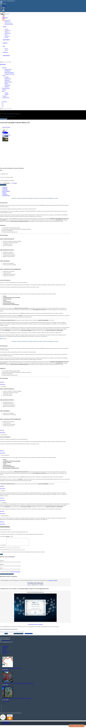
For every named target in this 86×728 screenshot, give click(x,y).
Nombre (2, 547)
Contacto (4, 96)
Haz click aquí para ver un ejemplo (35, 624)
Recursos (4, 89)
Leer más (2, 382)
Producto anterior (6, 127)
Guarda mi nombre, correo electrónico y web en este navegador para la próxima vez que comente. (23, 552)
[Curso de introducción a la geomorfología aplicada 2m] (5, 141)
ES (2, 103)
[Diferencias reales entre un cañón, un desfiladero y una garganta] (7, 697)
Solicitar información (29, 633)
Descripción (4, 187)
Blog (3, 91)
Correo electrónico (4, 549)
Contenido (4, 188)
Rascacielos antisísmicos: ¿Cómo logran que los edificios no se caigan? (17, 683)
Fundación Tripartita (53, 580)
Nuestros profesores (9, 72)
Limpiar (15, 183)
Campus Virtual (5, 97)
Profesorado (5, 189)
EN (2, 104)
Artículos (6, 94)
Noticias (6, 92)
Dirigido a (4, 192)
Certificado (4, 194)
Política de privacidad (6, 722)
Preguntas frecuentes (9, 74)
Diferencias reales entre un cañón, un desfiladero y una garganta (16, 698)
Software (7, 86)
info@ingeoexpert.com (11, 0)
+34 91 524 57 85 (3, 0)
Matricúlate (3, 184)
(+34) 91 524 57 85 (5, 640)
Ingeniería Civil (8, 78)
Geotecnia (7, 80)
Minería (6, 83)
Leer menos (2, 384)
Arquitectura (7, 85)
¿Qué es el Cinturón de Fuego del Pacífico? (11, 668)
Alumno (1, 183)
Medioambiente (8, 81)
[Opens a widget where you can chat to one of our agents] (76, 726)
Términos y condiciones (6, 721)
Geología (7, 77)
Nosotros (4, 67)
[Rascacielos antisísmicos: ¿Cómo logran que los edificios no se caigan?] (7, 681)
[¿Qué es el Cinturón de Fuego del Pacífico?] (7, 666)
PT (2, 106)
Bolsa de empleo (6, 88)
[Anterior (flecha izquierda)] (0, 727)
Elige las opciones (3, 118)
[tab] (36, 187)
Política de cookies (5, 722)
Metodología (7, 70)
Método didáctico (6, 191)
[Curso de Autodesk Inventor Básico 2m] (5, 133)
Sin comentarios (5, 671)
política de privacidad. (15, 571)
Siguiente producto (6, 134)
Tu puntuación (3, 536)
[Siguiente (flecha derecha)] (1, 727)
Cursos (3, 75)
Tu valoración (3, 545)
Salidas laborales (6, 195)
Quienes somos (8, 69)
